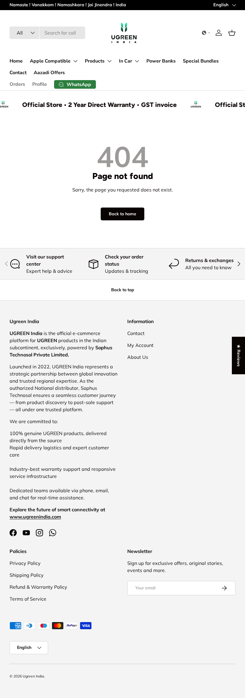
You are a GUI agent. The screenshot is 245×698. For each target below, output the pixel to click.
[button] (206, 33)
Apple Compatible (50, 61)
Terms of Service (28, 599)
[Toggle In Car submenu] (136, 61)
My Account (140, 345)
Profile (39, 84)
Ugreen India (33, 676)
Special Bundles (201, 61)
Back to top (122, 289)
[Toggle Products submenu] (109, 61)
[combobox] (47, 33)
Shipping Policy (27, 575)
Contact (18, 72)
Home (16, 61)
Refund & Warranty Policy (38, 587)
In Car (125, 61)
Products (95, 61)
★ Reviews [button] (238, 356)
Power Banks (161, 61)
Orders (17, 84)
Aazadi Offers (49, 72)
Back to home (122, 213)
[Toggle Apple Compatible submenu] (75, 61)
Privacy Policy (25, 563)
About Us (137, 357)
